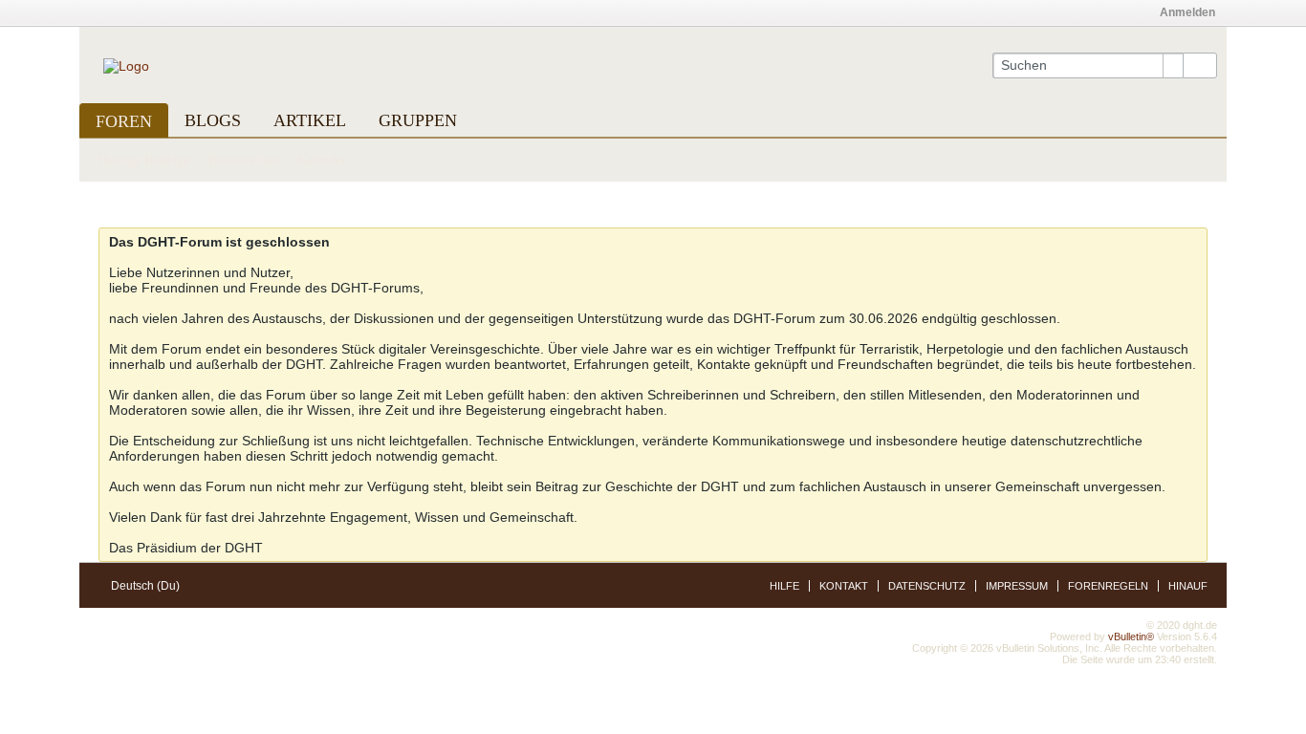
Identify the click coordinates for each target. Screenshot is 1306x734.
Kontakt (843, 586)
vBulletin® (1131, 636)
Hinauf (1188, 586)
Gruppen (418, 120)
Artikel (309, 120)
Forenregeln (1108, 586)
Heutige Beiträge (143, 160)
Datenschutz (927, 586)
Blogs (213, 120)
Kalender (321, 160)
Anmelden (1187, 12)
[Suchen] (1200, 66)
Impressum (1017, 586)
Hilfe (784, 586)
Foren (124, 121)
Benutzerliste (243, 160)
